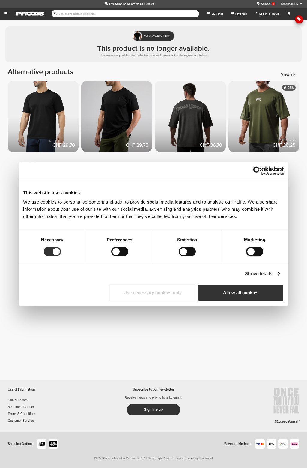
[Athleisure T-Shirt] (45, 118)
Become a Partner (21, 407)
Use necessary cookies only (153, 292)
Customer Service (21, 421)
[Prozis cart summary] (289, 14)
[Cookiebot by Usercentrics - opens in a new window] (257, 170)
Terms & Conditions (22, 414)
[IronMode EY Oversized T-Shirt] (192, 118)
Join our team (18, 400)
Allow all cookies (240, 292)
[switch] (119, 251)
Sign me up (153, 409)
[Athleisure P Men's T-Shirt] (118, 118)
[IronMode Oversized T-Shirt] (265, 118)
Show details (258, 273)
